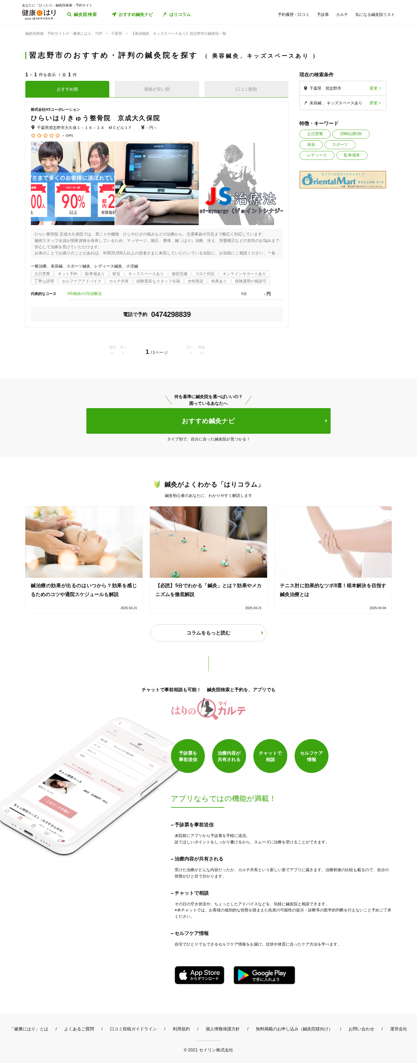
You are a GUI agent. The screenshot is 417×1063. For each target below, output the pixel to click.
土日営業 (315, 133)
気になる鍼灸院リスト (375, 14)
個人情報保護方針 (223, 1028)
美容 (311, 144)
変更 (374, 88)
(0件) (69, 135)
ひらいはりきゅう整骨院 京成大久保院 (95, 117)
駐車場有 (352, 155)
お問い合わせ (361, 1028)
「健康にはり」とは (29, 1028)
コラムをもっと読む (208, 632)
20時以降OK (351, 133)
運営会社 (398, 1028)
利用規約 (181, 1028)
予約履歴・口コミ (294, 14)
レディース (317, 155)
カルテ (342, 14)
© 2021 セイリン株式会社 (208, 1049)
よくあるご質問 (79, 1028)
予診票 (323, 14)
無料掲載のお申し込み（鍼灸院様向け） (294, 1028)
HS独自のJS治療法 (84, 294)
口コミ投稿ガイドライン (133, 1028)
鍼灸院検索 (85, 14)
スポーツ (340, 144)
